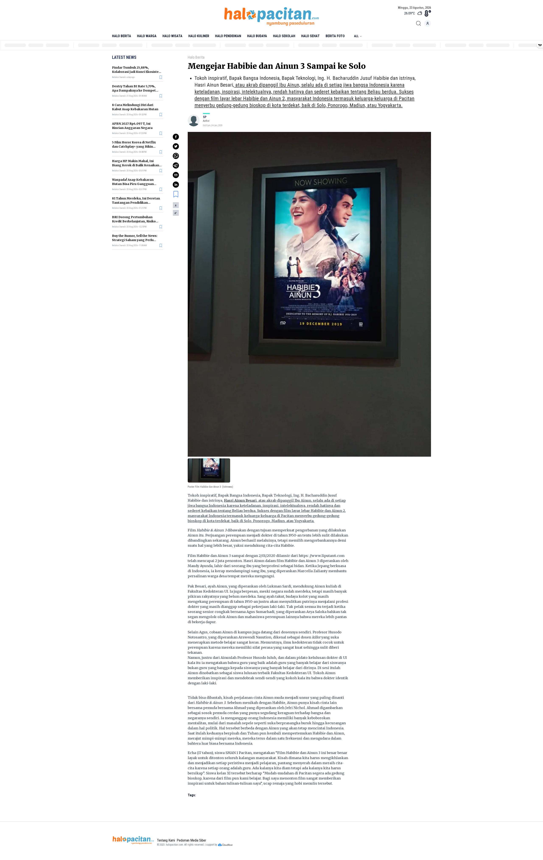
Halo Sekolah (284, 36)
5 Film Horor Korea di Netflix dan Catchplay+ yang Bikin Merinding (134, 146)
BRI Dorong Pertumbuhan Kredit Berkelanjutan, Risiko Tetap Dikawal (134, 221)
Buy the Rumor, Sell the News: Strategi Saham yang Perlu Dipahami (134, 240)
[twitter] (176, 146)
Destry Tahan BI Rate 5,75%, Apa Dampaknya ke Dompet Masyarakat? (134, 90)
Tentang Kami (166, 840)
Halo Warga (147, 36)
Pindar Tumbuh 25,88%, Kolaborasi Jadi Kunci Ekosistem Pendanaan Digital (137, 72)
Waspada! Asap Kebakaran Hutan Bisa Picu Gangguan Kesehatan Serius (133, 184)
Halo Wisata (172, 36)
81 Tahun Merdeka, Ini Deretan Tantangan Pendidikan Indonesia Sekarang (136, 202)
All (356, 36)
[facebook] (176, 137)
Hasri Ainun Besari (214, 85)
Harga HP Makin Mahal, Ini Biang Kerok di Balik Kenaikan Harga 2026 (135, 165)
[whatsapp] (176, 156)
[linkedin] (176, 184)
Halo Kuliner (198, 36)
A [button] (176, 205)
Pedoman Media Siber (191, 840)
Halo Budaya (257, 36)
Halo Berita (121, 36)
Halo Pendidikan (228, 36)
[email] (176, 175)
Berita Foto (335, 36)
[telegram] (176, 165)
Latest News (124, 57)
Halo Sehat (310, 36)
